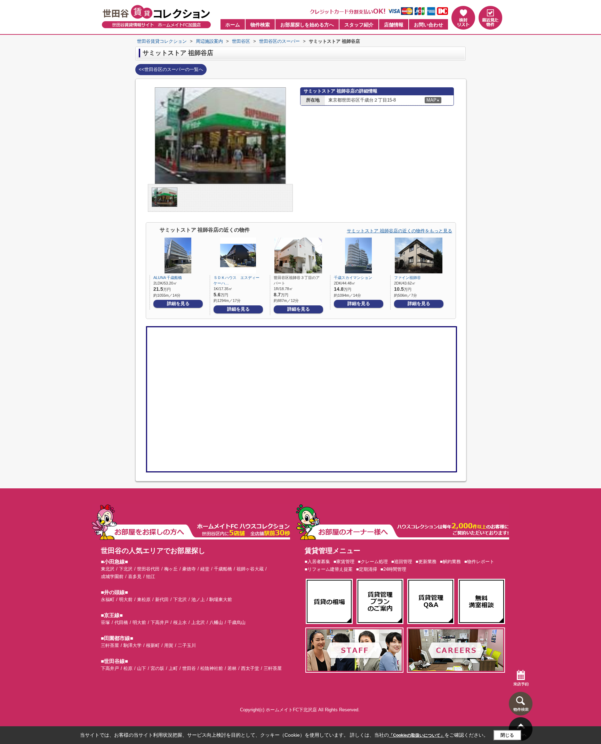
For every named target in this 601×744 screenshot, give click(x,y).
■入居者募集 (317, 561)
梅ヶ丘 (171, 568)
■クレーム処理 (373, 561)
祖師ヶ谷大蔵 (250, 568)
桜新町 (153, 645)
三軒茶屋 (110, 645)
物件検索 (260, 24)
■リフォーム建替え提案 (329, 569)
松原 (128, 668)
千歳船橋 (223, 568)
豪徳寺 (189, 568)
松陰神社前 (211, 668)
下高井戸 (160, 622)
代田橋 (121, 622)
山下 (141, 668)
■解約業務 (450, 561)
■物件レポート (479, 561)
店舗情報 (393, 24)
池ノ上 (198, 599)
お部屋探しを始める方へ (307, 24)
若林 (232, 668)
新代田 (162, 599)
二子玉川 (187, 645)
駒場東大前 (220, 599)
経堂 (204, 568)
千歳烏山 (236, 622)
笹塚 (105, 622)
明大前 (126, 599)
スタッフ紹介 (359, 24)
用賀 (168, 645)
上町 (173, 668)
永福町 (107, 599)
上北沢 (198, 622)
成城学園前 (112, 576)
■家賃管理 (344, 561)
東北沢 (107, 568)
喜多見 (135, 576)
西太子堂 (250, 668)
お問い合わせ (428, 24)
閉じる (507, 735)
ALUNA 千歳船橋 (167, 277)
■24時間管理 (393, 569)
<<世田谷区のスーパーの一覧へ (171, 69)
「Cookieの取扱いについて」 (416, 735)
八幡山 (216, 622)
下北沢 (126, 568)
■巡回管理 (401, 561)
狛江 (150, 576)
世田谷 (189, 668)
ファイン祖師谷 (407, 277)
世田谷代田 (148, 568)
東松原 (144, 599)
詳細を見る (178, 303)
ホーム (232, 24)
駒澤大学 (132, 645)
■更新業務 (426, 561)
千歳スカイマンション (353, 277)
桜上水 (180, 622)
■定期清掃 (366, 569)
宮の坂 (157, 668)
